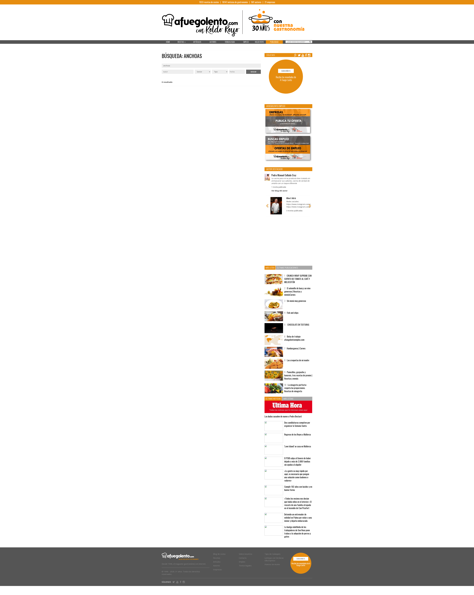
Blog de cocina (219, 554)
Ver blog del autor (279, 191)
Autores (216, 565)
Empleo (242, 561)
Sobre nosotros (245, 554)
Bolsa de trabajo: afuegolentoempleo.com (294, 338)
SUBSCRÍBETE (286, 71)
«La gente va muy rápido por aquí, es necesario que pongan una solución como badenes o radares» (296, 475)
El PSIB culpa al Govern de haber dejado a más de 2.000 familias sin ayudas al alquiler (297, 461)
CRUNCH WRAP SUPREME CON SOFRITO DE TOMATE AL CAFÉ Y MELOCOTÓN (298, 279)
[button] (267, 205)
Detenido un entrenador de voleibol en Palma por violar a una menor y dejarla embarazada (298, 517)
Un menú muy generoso (296, 300)
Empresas (217, 569)
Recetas (216, 558)
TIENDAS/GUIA (230, 41)
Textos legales (245, 565)
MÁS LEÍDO (270, 267)
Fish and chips (292, 312)
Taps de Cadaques (272, 554)
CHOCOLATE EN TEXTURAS (298, 324)
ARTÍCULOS (197, 41)
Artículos (216, 561)
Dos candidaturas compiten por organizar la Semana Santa (297, 424)
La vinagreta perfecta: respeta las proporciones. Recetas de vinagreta (295, 388)
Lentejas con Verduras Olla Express (274, 559)
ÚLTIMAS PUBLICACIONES (287, 267)
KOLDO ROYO (259, 41)
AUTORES (213, 41)
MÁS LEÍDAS (288, 398)
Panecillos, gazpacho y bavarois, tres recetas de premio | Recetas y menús (298, 375)
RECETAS (181, 41)
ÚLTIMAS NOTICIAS (273, 398)
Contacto (243, 558)
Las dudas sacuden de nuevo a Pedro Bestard (283, 416)
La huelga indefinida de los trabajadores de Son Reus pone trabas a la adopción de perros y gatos (297, 531)
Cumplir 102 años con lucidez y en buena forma (298, 488)
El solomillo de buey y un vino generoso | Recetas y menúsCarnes (297, 291)
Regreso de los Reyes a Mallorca (297, 434)
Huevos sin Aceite (272, 564)
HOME (168, 41)
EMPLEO (246, 41)
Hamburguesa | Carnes (296, 348)
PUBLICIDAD (274, 41)
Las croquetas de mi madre (298, 360)
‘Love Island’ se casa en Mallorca (297, 446)
